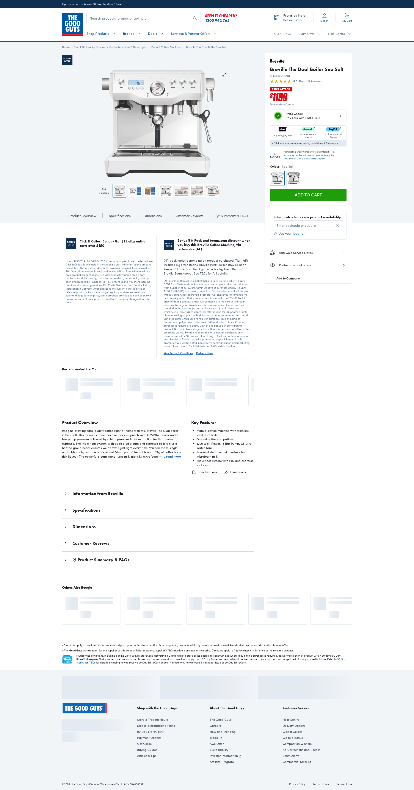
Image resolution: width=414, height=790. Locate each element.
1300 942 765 (217, 20)
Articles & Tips (146, 767)
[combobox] (308, 225)
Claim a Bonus (293, 749)
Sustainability (219, 761)
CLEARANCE (283, 34)
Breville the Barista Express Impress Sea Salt (223, 382)
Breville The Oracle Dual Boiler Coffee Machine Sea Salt (98, 382)
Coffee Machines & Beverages (127, 47)
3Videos (104, 192)
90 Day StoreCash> (150, 743)
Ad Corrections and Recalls (301, 761)
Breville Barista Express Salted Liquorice (160, 382)
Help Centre (291, 731)
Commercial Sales (295, 773)
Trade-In (216, 749)
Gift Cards (144, 755)
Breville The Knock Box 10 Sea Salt (285, 600)
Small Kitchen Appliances (89, 47)
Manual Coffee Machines (166, 47)
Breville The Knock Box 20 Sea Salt (223, 600)
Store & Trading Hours (152, 731)
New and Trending (223, 743)
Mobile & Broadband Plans (156, 737)
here (119, 4)
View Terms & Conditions (178, 353)
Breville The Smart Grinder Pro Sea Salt (95, 600)
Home (66, 47)
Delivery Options (294, 737)
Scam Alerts (291, 767)
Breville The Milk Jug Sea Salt (160, 600)
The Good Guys (220, 731)
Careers (215, 737)
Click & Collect (292, 743)
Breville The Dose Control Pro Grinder (347, 600)
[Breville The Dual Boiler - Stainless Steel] (293, 178)
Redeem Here (204, 353)
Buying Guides (147, 761)
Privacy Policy (91, 768)
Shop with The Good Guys (157, 719)
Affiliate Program (222, 773)
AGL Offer (217, 755)
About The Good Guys (227, 719)
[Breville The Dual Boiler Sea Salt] (277, 178)
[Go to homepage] (72, 24)
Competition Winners (297, 755)
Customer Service (296, 719)
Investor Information (224, 767)
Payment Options (149, 749)
